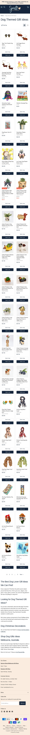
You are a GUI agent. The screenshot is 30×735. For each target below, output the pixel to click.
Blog (4, 725)
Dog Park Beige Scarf (7, 469)
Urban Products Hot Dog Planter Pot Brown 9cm (22, 225)
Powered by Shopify (15, 732)
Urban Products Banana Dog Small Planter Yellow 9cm (7, 256)
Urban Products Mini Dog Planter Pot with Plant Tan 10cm (21, 192)
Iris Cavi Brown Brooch (7, 526)
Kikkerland (19, 499)
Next (21, 574)
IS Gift (18, 104)
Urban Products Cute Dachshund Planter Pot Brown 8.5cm (22, 288)
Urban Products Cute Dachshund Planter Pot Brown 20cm (7, 288)
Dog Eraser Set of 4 (6, 132)
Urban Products (20, 75)
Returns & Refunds (9, 727)
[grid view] (24, 25)
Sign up (22, 703)
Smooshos (4, 106)
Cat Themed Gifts (20, 652)
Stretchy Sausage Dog (22, 103)
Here (12, 649)
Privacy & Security (19, 727)
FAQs (24, 725)
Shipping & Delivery (23, 728)
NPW (3, 133)
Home (2, 15)
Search (13, 725)
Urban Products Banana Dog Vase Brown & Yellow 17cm (22, 319)
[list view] (27, 25)
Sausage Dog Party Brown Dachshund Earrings (6, 74)
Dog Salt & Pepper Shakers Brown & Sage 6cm (7, 411)
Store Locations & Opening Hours (10, 728)
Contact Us (19, 725)
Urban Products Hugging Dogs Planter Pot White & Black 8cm (22, 380)
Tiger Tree (4, 46)
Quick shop (7, 52)
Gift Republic (19, 558)
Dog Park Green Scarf (22, 469)
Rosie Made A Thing (6, 164)
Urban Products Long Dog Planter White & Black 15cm (7, 319)
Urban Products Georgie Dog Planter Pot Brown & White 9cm (7, 380)
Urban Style (19, 46)
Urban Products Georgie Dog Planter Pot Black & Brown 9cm (22, 350)
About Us (8, 725)
